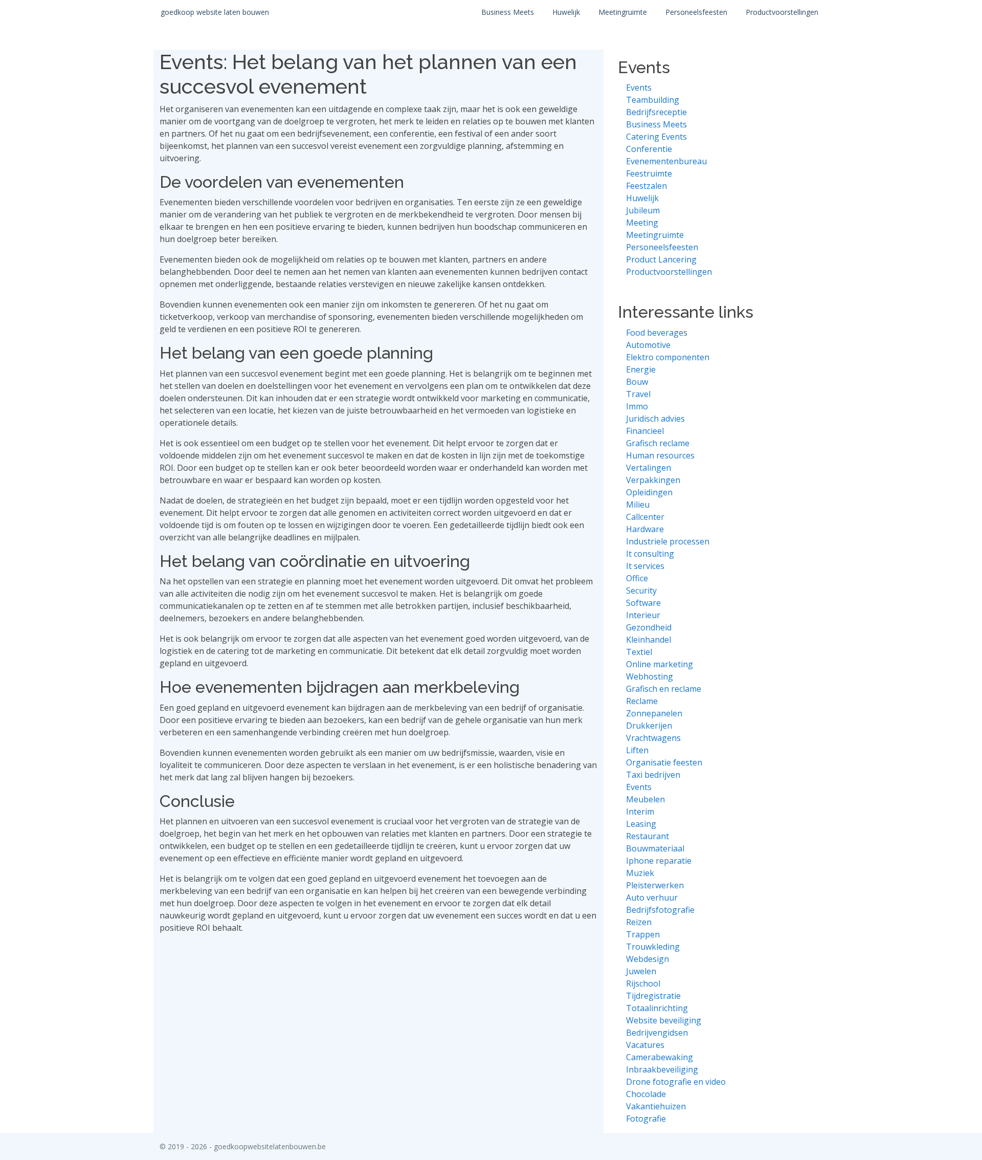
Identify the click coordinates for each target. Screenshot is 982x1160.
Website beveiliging (663, 1020)
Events (639, 87)
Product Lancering (661, 259)
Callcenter (645, 516)
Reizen (639, 922)
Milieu (638, 504)
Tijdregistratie (653, 995)
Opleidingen (649, 492)
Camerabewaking (659, 1057)
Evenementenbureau (666, 161)
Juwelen (641, 971)
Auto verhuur (652, 897)
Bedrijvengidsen (657, 1032)
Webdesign (647, 959)
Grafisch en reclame (663, 688)
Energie (641, 369)
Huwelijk (566, 12)
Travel (638, 394)
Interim (640, 811)
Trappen (643, 934)
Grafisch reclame (657, 443)
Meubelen (645, 799)
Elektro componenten (667, 357)
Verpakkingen (653, 480)
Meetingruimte (622, 12)
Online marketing (659, 664)
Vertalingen (648, 467)
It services (645, 566)
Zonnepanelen (654, 713)
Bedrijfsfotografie (660, 909)
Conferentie (649, 149)
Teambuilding (652, 99)
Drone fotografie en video (676, 1081)
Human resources (660, 455)
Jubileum (643, 210)
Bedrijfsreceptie (656, 112)
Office (637, 578)
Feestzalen (646, 185)
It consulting (650, 553)
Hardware (645, 529)
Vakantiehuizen (656, 1106)
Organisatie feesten (664, 762)
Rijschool (643, 983)
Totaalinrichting (657, 1008)
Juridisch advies (655, 418)
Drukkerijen (649, 725)
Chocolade (646, 1094)
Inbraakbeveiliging (662, 1069)
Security (641, 590)
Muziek (640, 873)
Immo (637, 406)
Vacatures (645, 1044)
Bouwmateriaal (655, 848)
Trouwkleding (653, 946)
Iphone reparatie (658, 860)
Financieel (645, 430)
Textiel (639, 652)
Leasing (641, 823)
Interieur (643, 615)
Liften (637, 750)
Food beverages (656, 332)
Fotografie (646, 1118)
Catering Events (656, 136)
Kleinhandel (648, 639)
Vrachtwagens (653, 737)
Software (643, 602)
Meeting (642, 222)
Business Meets (507, 12)
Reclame (642, 701)
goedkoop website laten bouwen (215, 12)
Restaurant (647, 836)
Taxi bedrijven (653, 774)
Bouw (637, 381)
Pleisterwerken (655, 885)
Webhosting (649, 676)
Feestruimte (649, 173)
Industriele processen (667, 541)
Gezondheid (649, 627)
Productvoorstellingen (782, 12)
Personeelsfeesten (696, 12)
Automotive (648, 345)
